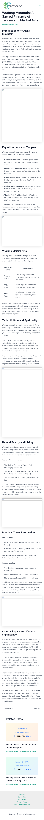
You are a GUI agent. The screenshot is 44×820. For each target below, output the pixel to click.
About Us (22, 794)
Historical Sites (24, 751)
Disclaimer (22, 799)
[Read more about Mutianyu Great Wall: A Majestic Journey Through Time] (22, 765)
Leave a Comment (12, 751)
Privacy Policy (22, 802)
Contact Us (22, 797)
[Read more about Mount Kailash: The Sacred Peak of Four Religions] (22, 732)
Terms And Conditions (22, 805)
